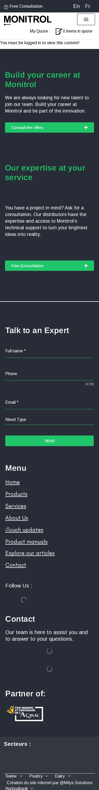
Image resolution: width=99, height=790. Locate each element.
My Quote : (40, 31)
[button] (86, 19)
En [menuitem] (76, 6)
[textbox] (49, 420)
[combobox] (49, 420)
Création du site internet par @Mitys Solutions (49, 782)
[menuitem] (76, 6)
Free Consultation (26, 6)
